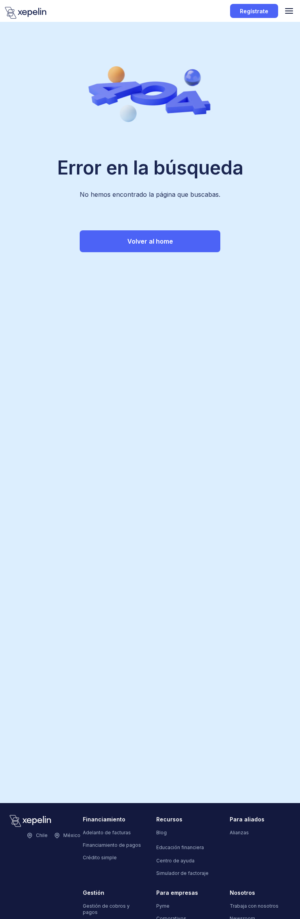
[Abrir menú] (289, 11)
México (71, 835)
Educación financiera (180, 847)
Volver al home (150, 241)
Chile (42, 835)
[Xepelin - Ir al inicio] (25, 12)
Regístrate (254, 11)
